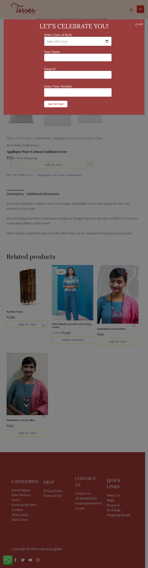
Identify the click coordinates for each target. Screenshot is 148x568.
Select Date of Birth (58, 35)
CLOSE (139, 24)
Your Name (52, 52)
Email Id (50, 69)
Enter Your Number (58, 86)
